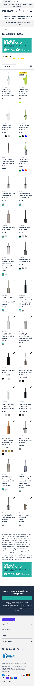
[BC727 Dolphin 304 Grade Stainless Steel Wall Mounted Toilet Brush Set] (25, 322)
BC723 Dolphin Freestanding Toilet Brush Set (8, 336)
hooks (30, 555)
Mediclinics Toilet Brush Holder (24, 229)
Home (3, 29)
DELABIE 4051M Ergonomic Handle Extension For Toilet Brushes (8, 163)
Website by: (6, 681)
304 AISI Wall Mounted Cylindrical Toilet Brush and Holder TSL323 (8, 441)
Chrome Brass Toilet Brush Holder (8, 371)
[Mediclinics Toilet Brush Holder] (25, 216)
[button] (27, 11)
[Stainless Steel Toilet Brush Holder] (8, 216)
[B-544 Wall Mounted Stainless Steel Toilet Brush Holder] (25, 359)
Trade (16, 1)
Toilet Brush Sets (10, 29)
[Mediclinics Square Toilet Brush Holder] (25, 248)
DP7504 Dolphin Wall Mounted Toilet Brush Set (8, 517)
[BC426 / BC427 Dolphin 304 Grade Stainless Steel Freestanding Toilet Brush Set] (8, 248)
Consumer (7, 1)
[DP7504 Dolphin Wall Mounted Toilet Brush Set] (8, 504)
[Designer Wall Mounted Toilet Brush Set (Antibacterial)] (25, 78)
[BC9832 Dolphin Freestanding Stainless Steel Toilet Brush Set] (8, 465)
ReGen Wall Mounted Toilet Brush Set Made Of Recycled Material (8, 93)
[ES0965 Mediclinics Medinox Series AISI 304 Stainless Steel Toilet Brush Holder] (25, 286)
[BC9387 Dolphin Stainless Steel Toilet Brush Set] (25, 427)
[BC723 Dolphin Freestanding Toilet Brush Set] (8, 322)
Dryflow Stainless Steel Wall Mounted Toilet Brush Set (25, 196)
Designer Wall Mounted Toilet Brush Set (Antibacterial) (24, 93)
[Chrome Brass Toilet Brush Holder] (8, 359)
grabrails (8, 557)
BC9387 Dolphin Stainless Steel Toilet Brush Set (25, 440)
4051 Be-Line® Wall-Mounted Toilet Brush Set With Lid (25, 406)
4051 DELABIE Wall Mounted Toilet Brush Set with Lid (8, 406)
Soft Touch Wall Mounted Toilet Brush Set (24, 128)
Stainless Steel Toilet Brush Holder (8, 229)
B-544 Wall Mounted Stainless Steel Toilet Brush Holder (25, 372)
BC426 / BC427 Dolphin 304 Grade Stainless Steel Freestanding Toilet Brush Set (8, 264)
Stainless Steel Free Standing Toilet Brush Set (8, 196)
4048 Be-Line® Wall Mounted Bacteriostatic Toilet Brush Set (8, 301)
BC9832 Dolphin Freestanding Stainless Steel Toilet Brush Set (8, 480)
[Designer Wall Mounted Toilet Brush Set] (8, 114)
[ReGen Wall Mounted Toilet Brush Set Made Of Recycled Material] (8, 78)
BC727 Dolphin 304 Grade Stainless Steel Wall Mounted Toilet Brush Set (25, 337)
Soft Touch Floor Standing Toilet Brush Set (24, 162)
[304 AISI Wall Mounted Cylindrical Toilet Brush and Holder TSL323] (8, 427)
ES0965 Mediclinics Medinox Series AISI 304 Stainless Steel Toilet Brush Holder (25, 301)
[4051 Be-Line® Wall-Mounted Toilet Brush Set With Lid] (25, 393)
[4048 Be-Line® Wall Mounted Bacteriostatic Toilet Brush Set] (8, 286)
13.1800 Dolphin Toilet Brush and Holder (24, 517)
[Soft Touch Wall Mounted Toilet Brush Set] (25, 114)
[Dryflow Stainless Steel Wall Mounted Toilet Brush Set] (25, 182)
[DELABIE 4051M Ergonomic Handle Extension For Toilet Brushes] (8, 148)
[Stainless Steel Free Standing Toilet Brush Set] (8, 182)
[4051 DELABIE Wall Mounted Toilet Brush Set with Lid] (8, 393)
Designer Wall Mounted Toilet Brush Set (7, 128)
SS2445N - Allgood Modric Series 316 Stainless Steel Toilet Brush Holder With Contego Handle (25, 481)
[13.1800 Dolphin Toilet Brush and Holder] (25, 504)
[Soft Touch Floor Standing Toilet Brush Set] (25, 148)
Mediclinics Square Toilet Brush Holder (25, 261)
